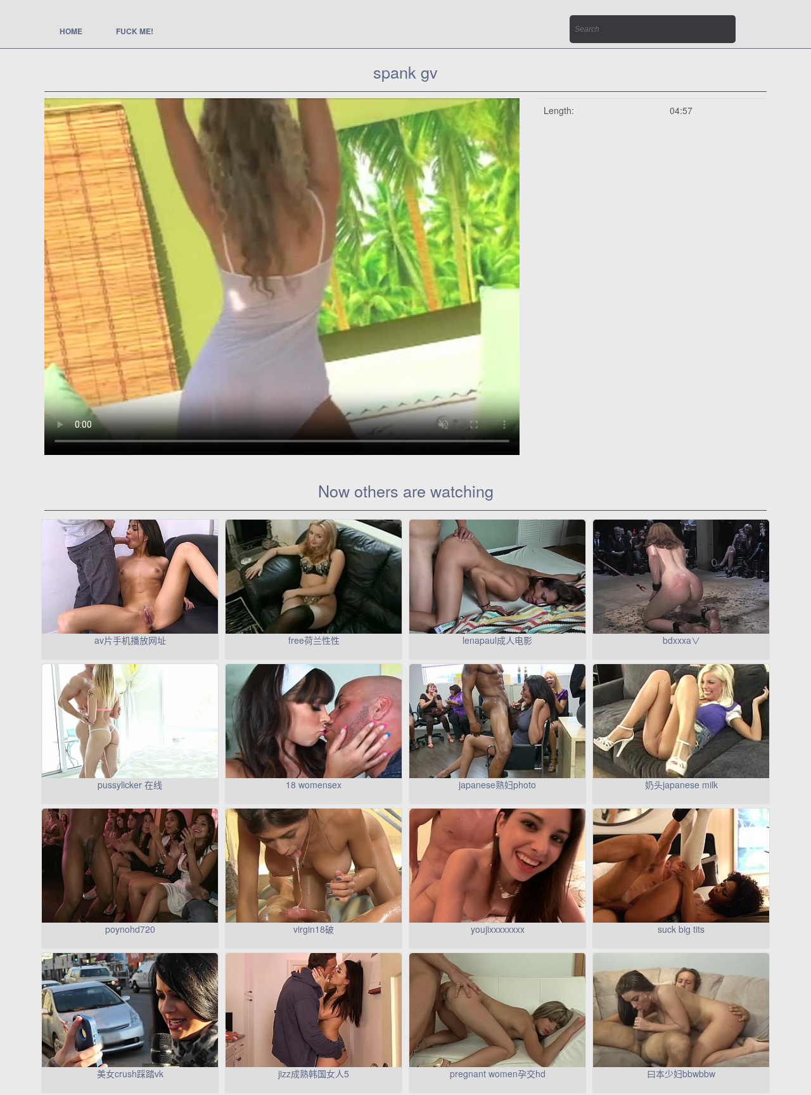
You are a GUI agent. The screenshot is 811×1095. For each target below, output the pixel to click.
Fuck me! (134, 31)
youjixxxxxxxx (498, 929)
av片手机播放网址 (130, 640)
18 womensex (314, 784)
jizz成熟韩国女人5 (313, 1073)
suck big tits (681, 929)
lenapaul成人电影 (497, 640)
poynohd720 (130, 929)
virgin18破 (313, 929)
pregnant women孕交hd (498, 1073)
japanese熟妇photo (497, 784)
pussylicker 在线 (130, 784)
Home (71, 31)
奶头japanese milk (681, 784)
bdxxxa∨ (681, 640)
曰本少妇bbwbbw (681, 1073)
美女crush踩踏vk (130, 1073)
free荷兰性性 (314, 640)
